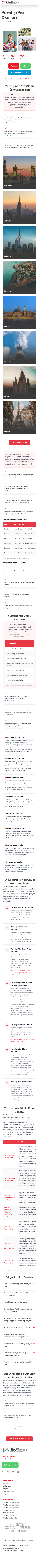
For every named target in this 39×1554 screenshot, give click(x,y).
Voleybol (23, 1041)
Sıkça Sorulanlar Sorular (19, 72)
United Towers (27, 1541)
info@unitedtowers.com (10, 1459)
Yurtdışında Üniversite (10, 1508)
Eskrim (18, 1041)
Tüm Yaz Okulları (20, 443)
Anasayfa (6, 1483)
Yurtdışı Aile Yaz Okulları (21, 1082)
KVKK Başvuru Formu (10, 1551)
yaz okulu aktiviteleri (19, 1439)
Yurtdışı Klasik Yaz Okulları (22, 907)
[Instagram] (8, 1471)
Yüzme (13, 1041)
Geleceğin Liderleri (21, 973)
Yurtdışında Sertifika (10, 1518)
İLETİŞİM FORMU (10, 1465)
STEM (12, 973)
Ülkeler (25, 66)
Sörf (32, 1039)
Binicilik (28, 1039)
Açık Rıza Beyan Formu (11, 1548)
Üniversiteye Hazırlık (23, 971)
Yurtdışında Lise (8, 1510)
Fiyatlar (14, 66)
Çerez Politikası (22, 1545)
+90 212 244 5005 (9, 1456)
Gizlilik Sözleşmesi (9, 1545)
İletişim (5, 1489)
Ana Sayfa (5, 79)
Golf (24, 1039)
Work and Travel (8, 1513)
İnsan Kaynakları (8, 1491)
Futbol (13, 1039)
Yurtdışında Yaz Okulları (22, 79)
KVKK (21, 1551)
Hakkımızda (7, 1486)
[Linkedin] (18, 1471)
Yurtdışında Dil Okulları (11, 1502)
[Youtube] (13, 1471)
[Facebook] (3, 1471)
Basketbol (18, 1039)
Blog (4, 1494)
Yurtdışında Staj (8, 1515)
